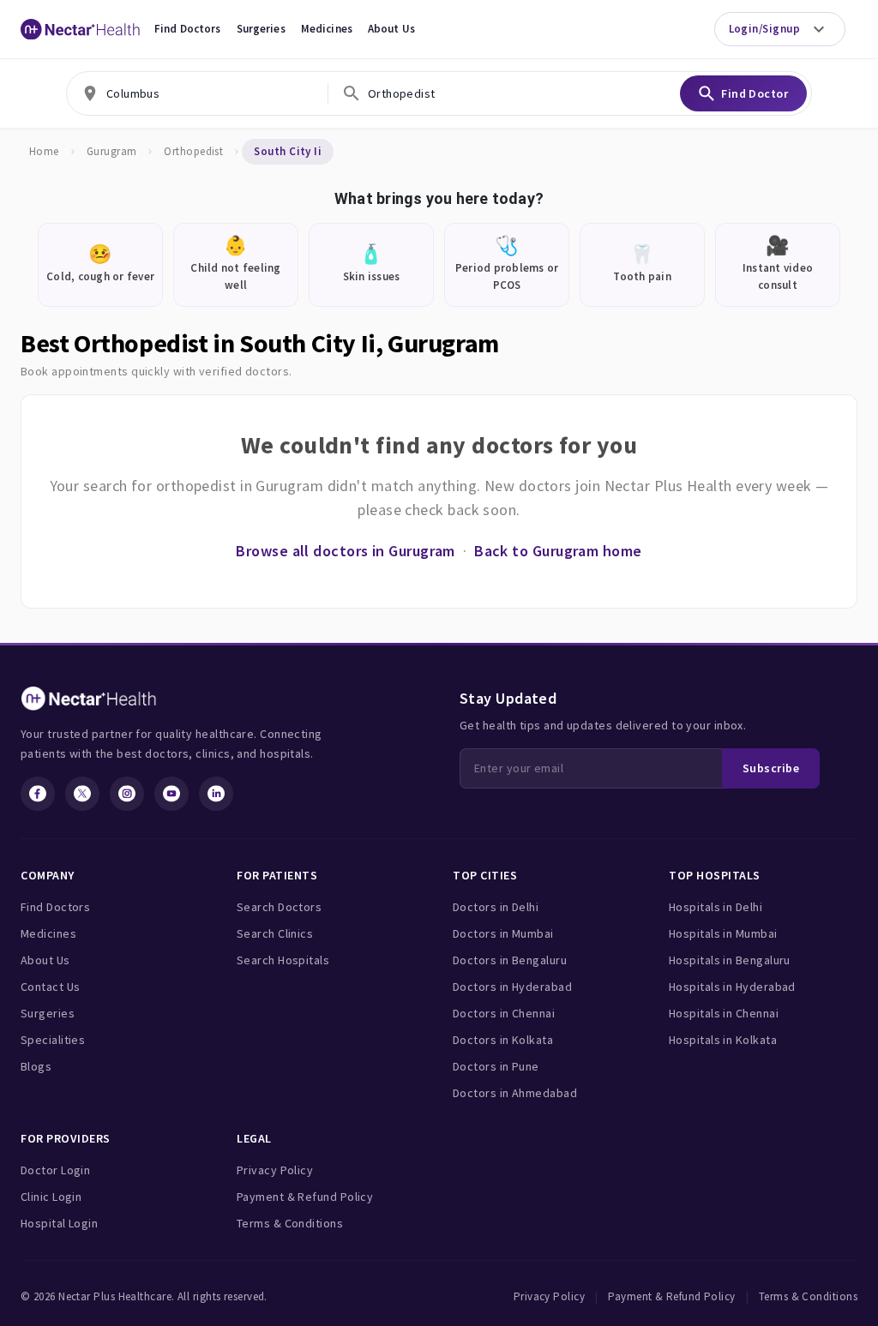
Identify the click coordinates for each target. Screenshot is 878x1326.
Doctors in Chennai (504, 1013)
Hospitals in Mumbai (723, 933)
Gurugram (112, 151)
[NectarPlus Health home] (81, 29)
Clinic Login (51, 1196)
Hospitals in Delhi (715, 907)
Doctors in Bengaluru (510, 960)
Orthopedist (193, 151)
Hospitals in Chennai (724, 1013)
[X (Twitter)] (82, 794)
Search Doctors (279, 907)
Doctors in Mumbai (503, 933)
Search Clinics (275, 933)
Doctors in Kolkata (503, 1039)
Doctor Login (55, 1170)
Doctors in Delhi (495, 907)
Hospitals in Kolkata (723, 1039)
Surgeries (261, 28)
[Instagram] (127, 794)
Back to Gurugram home (557, 551)
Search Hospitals (283, 960)
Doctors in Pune (496, 1066)
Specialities (53, 1039)
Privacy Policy (275, 1170)
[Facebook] (38, 794)
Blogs (36, 1066)
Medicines (326, 28)
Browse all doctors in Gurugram (345, 551)
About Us (391, 28)
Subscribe (771, 768)
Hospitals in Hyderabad (732, 986)
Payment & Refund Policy (305, 1196)
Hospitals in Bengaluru (730, 960)
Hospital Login (59, 1223)
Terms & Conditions (290, 1223)
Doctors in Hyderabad (512, 986)
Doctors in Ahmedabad (515, 1093)
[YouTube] (171, 794)
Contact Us (51, 986)
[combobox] (197, 93)
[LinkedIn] (216, 794)
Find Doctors (187, 28)
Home (44, 151)
